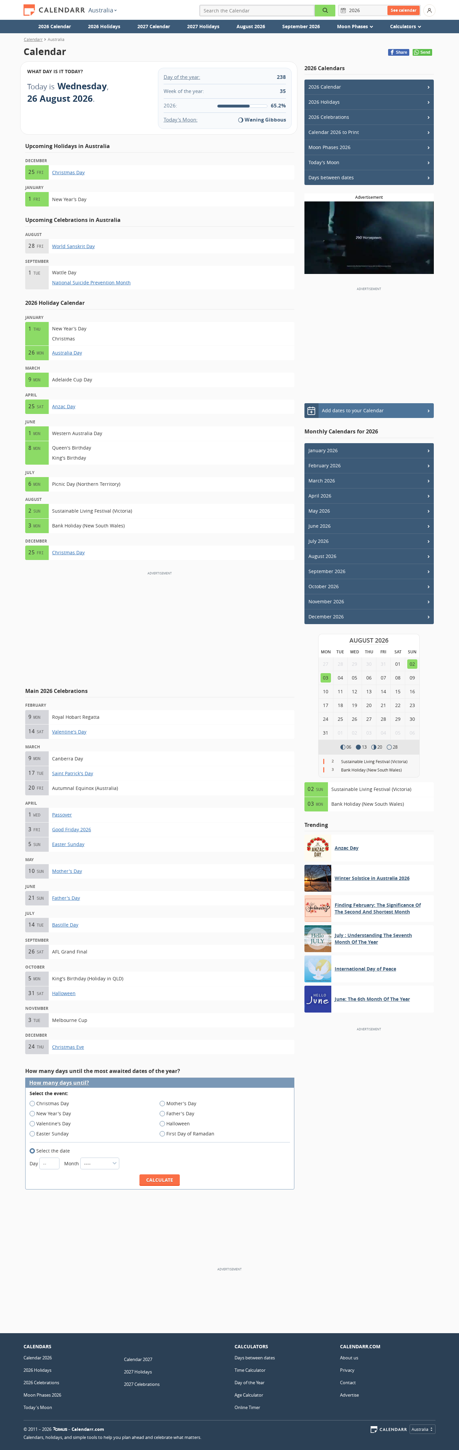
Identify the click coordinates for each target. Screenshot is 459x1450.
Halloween (64, 993)
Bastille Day (65, 925)
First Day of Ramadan (190, 1133)
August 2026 (251, 26)
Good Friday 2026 (71, 829)
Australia (100, 10)
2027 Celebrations (142, 1384)
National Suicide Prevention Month (91, 282)
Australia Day (67, 352)
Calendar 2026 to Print (333, 132)
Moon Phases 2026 (329, 147)
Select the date (53, 1151)
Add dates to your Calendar (353, 410)
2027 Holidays (203, 26)
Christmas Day (68, 172)
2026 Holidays (104, 26)
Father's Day (66, 898)
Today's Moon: (181, 119)
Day (34, 1163)
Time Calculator (250, 1370)
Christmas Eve (68, 1047)
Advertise (349, 1395)
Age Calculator (249, 1395)
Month (72, 1163)
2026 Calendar (54, 26)
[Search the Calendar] (325, 10)
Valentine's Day (69, 732)
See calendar (403, 10)
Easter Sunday (68, 844)
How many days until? (59, 1082)
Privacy (347, 1370)
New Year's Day (53, 1113)
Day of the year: (182, 77)
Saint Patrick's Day (72, 773)
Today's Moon (323, 162)
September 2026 (301, 26)
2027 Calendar (153, 26)
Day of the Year (249, 1382)
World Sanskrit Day (73, 246)
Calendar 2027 (138, 1359)
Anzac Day (63, 406)
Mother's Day (67, 871)
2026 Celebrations (328, 117)
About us (349, 1358)
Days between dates (331, 177)
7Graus (60, 1429)
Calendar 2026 (38, 1358)
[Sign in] (429, 10)
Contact (348, 1382)
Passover (62, 814)
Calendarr (33, 39)
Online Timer (247, 1407)
